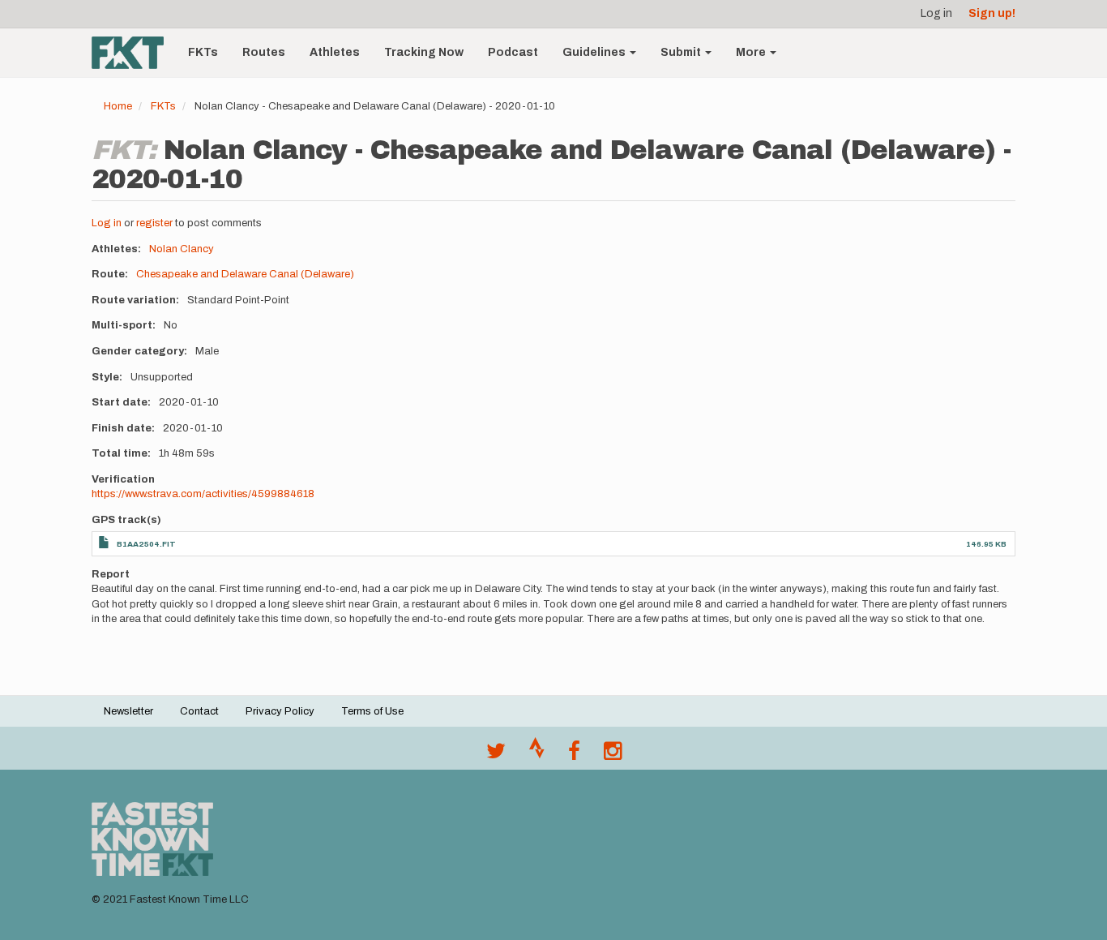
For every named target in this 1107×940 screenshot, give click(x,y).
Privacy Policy (280, 711)
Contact (199, 711)
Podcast (513, 52)
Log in (936, 13)
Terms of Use (372, 711)
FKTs (203, 52)
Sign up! (991, 13)
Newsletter (128, 711)
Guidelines (595, 52)
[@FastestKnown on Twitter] (496, 755)
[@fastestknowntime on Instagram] (613, 755)
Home (118, 106)
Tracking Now (424, 52)
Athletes (335, 52)
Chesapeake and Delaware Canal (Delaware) (245, 274)
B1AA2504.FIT (146, 543)
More (752, 52)
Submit (681, 52)
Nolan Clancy (181, 249)
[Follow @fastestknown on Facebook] (574, 755)
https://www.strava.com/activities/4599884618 (203, 494)
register (154, 223)
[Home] (134, 52)
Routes (263, 52)
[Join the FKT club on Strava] (537, 755)
